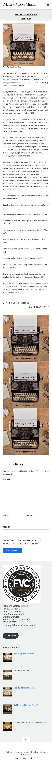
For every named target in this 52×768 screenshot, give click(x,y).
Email (30, 515)
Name (6, 515)
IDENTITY (26, 452)
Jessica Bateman (10, 10)
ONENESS (26, 19)
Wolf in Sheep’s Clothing (17, 302)
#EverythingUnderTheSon (26, 14)
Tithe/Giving (11, 635)
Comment (8, 479)
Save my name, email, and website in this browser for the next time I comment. (22, 542)
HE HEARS (25, 405)
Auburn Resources (14, 752)
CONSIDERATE (26, 359)
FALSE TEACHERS (37, 307)
